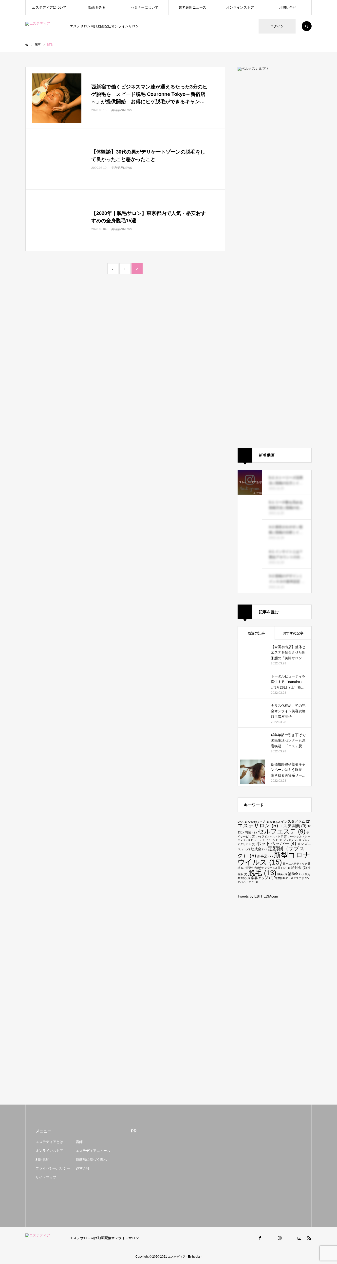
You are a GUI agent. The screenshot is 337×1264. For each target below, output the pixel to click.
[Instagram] (279, 1237)
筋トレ (284, 867)
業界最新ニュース (192, 7)
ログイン (277, 26)
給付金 (299, 867)
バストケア (278, 836)
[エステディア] (44, 26)
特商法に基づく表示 (91, 1159)
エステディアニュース (93, 1151)
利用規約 (42, 1159)
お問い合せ (287, 7)
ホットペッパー (276, 843)
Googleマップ (258, 821)
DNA (242, 821)
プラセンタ (292, 839)
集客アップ (262, 878)
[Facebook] (259, 1237)
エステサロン (258, 825)
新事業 (265, 856)
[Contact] (299, 1237)
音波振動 (282, 878)
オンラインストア (240, 7)
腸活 (282, 874)
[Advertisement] (275, 990)
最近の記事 (256, 633)
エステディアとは (49, 1142)
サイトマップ (46, 1177)
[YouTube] (289, 1237)
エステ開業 (292, 826)
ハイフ (262, 836)
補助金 (296, 874)
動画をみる (97, 7)
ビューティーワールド (266, 839)
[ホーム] (26, 45)
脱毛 (262, 873)
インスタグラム (295, 821)
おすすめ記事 (293, 633)
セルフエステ (281, 831)
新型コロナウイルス (274, 858)
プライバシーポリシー (53, 1168)
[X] (269, 1237)
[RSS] (309, 1237)
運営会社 (83, 1168)
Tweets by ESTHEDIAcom (258, 896)
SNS (275, 821)
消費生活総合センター (261, 867)
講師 (79, 1142)
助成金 (259, 849)
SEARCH (307, 26)
